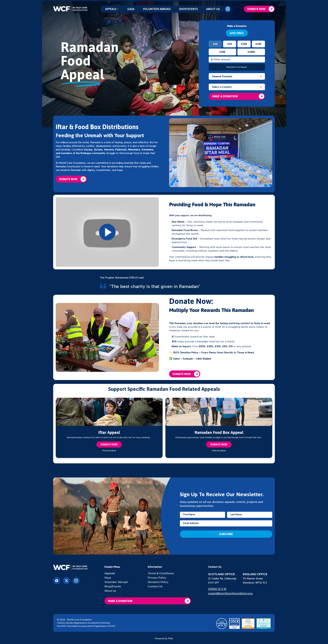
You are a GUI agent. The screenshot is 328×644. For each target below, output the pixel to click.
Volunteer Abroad (157, 9)
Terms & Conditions (161, 573)
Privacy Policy (157, 577)
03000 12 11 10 (217, 589)
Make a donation (120, 601)
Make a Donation (225, 96)
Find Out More (109, 451)
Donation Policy (158, 582)
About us (213, 9)
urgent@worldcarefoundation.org (230, 593)
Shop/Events (188, 9)
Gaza (130, 9)
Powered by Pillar (164, 638)
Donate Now (256, 9)
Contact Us (155, 586)
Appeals (110, 9)
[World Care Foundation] (70, 567)
